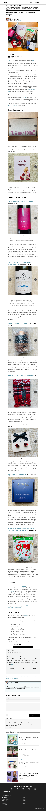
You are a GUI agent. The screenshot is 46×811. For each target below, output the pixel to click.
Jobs (24, 803)
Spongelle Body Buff (17, 474)
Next (35, 125)
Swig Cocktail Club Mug (18, 323)
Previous (10, 125)
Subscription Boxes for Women (31, 677)
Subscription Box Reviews (17, 677)
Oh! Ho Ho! (11, 591)
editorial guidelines (16, 8)
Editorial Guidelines (5, 804)
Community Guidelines (5, 799)
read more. (13, 664)
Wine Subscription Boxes (12, 678)
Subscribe (36, 2)
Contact (24, 801)
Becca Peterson (14, 19)
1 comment (18, 20)
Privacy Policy (4, 800)
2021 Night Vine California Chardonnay (20, 263)
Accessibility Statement (6, 806)
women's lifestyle (12, 61)
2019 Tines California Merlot (21, 201)
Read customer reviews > (32, 672)
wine (33, 60)
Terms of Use (4, 803)
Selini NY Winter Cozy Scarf (20, 375)
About (24, 799)
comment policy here (28, 713)
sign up (26, 615)
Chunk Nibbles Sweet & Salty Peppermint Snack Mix (21, 529)
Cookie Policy (4, 801)
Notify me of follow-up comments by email (15, 715)
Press (24, 804)
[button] (9, 727)
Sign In (31, 2)
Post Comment (34, 715)
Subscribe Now (23, 646)
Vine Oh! (10, 60)
